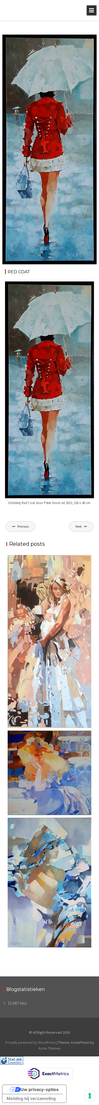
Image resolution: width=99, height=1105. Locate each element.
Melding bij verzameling (31, 1098)
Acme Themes (49, 1048)
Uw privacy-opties (40, 1089)
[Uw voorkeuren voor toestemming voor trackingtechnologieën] (90, 1096)
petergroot (14, 45)
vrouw (86, 39)
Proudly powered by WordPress (30, 1042)
